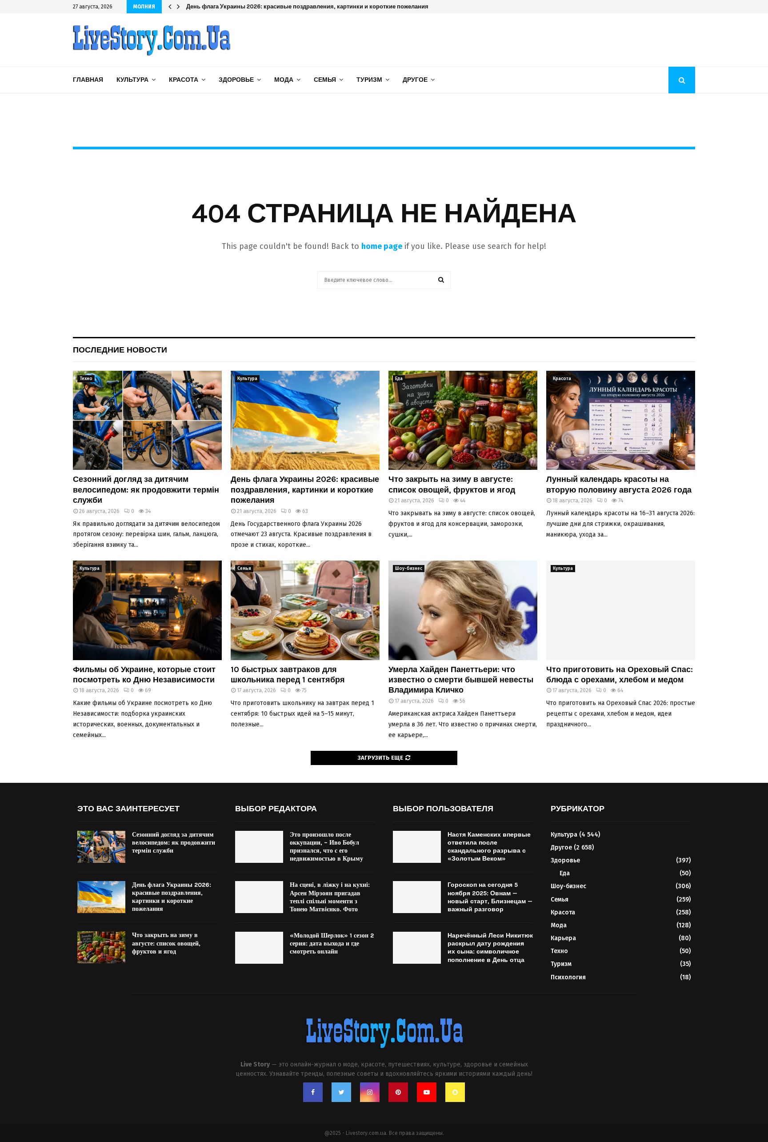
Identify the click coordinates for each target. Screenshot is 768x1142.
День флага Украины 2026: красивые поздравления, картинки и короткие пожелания (305, 489)
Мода (283, 80)
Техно (86, 378)
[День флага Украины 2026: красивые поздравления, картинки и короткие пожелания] (305, 420)
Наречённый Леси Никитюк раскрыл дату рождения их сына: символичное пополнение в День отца (490, 948)
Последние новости (120, 350)
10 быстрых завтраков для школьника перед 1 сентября (288, 675)
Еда (399, 378)
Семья (325, 80)
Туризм (369, 80)
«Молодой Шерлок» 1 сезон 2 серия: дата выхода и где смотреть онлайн (332, 943)
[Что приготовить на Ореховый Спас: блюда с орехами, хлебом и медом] (620, 610)
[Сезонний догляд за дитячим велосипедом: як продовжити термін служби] (147, 420)
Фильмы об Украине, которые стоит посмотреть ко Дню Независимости (144, 675)
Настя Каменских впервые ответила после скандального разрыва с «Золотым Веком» (489, 847)
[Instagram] (370, 1092)
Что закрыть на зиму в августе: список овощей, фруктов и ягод (275, 6)
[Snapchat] (455, 1092)
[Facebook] (313, 1092)
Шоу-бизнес (408, 568)
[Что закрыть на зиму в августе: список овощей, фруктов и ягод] (462, 420)
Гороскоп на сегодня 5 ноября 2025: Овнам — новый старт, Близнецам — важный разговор (490, 897)
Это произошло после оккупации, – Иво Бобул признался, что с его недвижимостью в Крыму (326, 847)
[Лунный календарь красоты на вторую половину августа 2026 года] (620, 420)
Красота (183, 80)
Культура (132, 80)
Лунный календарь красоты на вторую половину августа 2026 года (619, 484)
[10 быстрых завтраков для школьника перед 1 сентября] (305, 610)
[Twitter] (341, 1092)
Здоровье (236, 80)
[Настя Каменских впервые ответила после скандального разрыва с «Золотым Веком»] (417, 847)
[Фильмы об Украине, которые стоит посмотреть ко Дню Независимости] (147, 610)
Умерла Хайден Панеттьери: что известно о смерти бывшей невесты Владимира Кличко (460, 680)
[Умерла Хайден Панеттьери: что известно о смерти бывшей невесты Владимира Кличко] (462, 610)
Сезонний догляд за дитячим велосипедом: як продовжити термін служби (146, 489)
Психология (568, 977)
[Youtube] (426, 1092)
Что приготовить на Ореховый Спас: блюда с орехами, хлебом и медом (619, 675)
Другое (415, 80)
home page (381, 246)
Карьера (563, 938)
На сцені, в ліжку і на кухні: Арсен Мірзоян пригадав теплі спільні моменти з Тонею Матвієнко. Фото (330, 897)
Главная (88, 80)
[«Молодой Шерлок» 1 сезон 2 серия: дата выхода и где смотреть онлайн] (259, 948)
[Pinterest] (398, 1092)
